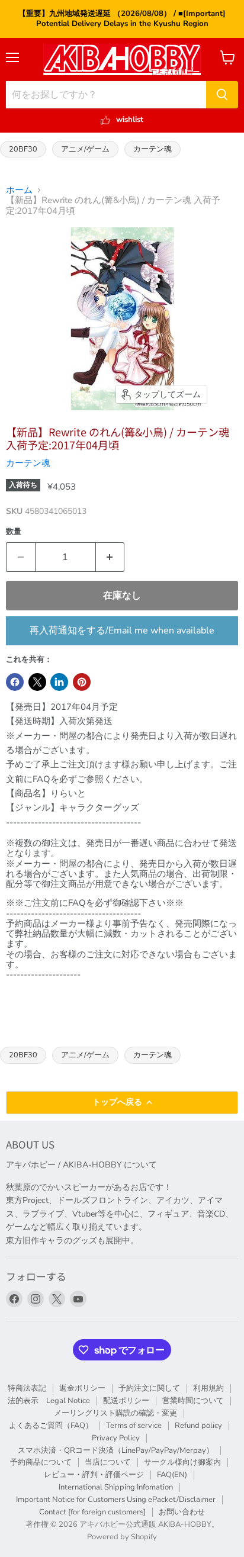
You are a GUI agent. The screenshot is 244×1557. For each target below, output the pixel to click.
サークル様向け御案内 (182, 1462)
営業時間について (193, 1400)
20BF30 (23, 149)
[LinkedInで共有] (59, 682)
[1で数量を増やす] (110, 557)
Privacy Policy (116, 1438)
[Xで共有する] (37, 682)
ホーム (19, 190)
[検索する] (222, 94)
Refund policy (198, 1425)
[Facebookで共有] (15, 682)
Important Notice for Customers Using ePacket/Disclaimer (116, 1499)
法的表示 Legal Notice (49, 1400)
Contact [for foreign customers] (92, 1512)
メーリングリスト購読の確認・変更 (115, 1413)
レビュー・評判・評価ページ (94, 1474)
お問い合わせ (182, 1512)
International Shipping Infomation (116, 1487)
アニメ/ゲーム (85, 149)
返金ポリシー (82, 1388)
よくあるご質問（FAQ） (51, 1425)
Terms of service (134, 1425)
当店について (108, 1462)
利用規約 (208, 1388)
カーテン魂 (152, 149)
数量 (13, 531)
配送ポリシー (126, 1400)
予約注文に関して (149, 1388)
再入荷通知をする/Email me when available (122, 630)
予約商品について (41, 1462)
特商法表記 (27, 1388)
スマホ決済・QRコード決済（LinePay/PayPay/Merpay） (116, 1450)
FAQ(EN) (172, 1474)
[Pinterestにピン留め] (82, 682)
